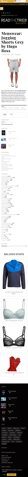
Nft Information (12, 131)
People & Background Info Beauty (9, 186)
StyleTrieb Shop (4, 170)
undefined (3, 230)
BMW (2, 160)
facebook (4, 107)
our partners (6, 457)
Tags (15, 122)
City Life (3, 219)
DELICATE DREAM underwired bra (14, 320)
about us (4, 455)
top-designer (18, 441)
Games (3, 196)
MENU (6, 2)
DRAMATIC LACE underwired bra (14, 347)
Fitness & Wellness (5, 180)
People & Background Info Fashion (9, 214)
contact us (5, 459)
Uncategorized (4, 240)
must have (4, 439)
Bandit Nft (10, 411)
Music (2, 197)
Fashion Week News (5, 204)
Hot (3, 122)
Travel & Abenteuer (5, 234)
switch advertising (8, 452)
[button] (7, 471)
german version (7, 462)
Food (2, 221)
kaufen (9, 439)
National (9, 428)
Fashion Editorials (5, 203)
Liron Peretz (4, 163)
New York (3, 236)
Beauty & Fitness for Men (7, 177)
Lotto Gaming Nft (12, 138)
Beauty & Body (4, 176)
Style (20, 434)
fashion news (16, 428)
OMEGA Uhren (4, 167)
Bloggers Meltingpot (6, 158)
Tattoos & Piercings (5, 187)
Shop (13, 441)
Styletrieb (4, 437)
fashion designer (12, 434)
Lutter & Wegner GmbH (6, 164)
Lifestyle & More (4, 216)
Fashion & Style (4, 202)
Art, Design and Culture (6, 223)
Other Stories (4, 226)
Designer (23, 428)
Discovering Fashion (5, 206)
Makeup (3, 183)
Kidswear (3, 209)
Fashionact (19, 432)
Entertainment (4, 190)
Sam (12, 54)
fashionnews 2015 (6, 441)
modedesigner (16, 437)
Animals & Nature (5, 227)
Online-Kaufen (16, 439)
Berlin (2, 220)
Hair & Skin (3, 181)
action (2, 235)
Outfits (2, 213)
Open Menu (1, 8)
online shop (10, 430)
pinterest (17, 107)
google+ (23, 107)
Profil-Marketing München (7, 168)
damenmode (12, 432)
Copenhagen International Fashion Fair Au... (14, 373)
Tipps (2, 232)
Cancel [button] (4, 474)
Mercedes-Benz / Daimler (7, 165)
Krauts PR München (5, 161)
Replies (11, 122)
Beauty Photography (6, 179)
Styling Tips (4, 211)
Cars (2, 191)
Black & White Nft (12, 417)
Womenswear (4, 207)
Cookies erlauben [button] (11, 474)
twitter (11, 107)
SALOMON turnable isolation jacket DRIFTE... (14, 292)
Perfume (3, 184)
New (7, 122)
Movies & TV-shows (5, 194)
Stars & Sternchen (5, 198)
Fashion (3, 428)
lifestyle (9, 437)
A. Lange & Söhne (5, 154)
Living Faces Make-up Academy (8, 156)
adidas (2, 157)
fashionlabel (4, 434)
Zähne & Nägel (4, 188)
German (18, 1)
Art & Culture (4, 217)
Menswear (3, 210)
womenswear (5, 432)
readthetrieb (17, 430)
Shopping (17, 54)
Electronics (3, 193)
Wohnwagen (4, 238)
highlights (4, 443)
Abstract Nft (11, 145)
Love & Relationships (6, 224)
